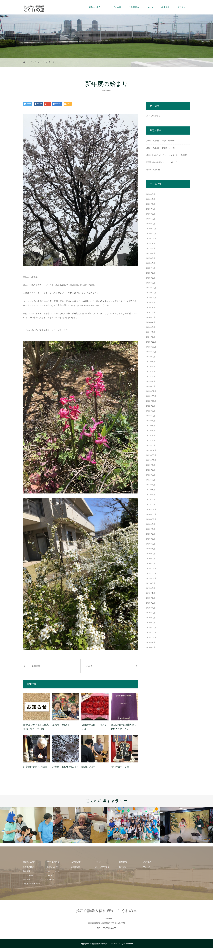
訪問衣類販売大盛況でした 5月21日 (161, 162)
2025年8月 (150, 248)
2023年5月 (150, 367)
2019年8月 (150, 588)
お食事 (49, 875)
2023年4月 (150, 372)
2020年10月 (151, 519)
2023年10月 (151, 352)
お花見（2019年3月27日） (65, 766)
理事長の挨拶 (28, 867)
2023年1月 (150, 386)
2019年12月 (151, 568)
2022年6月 (150, 421)
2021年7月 (150, 475)
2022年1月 (150, 445)
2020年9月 (150, 524)
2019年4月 (150, 608)
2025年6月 (150, 258)
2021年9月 (150, 465)
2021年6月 (150, 480)
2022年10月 (151, 401)
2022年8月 (150, 411)
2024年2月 (150, 332)
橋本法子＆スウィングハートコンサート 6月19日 (167, 155)
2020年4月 (150, 549)
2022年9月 (150, 406)
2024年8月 (150, 307)
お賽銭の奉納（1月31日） (36, 766)
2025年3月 (150, 273)
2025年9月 (150, 243)
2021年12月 (151, 450)
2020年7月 (150, 534)
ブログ (150, 7)
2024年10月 (151, 298)
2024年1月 (150, 337)
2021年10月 (151, 460)
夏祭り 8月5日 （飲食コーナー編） (161, 148)
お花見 (89, 666)
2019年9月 (150, 583)
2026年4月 (150, 209)
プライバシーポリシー (32, 884)
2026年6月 (150, 199)
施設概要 (26, 871)
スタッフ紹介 (28, 875)
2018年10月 (151, 637)
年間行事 (50, 879)
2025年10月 (151, 239)
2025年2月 (150, 278)
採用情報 (165, 7)
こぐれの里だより (153, 116)
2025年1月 (150, 283)
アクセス (182, 7)
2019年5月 (150, 603)
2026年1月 (150, 224)
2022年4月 (150, 431)
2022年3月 (150, 436)
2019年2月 (150, 618)
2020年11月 (151, 514)
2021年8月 (150, 470)
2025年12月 (151, 229)
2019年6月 (150, 598)
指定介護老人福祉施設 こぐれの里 (106, 910)
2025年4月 (150, 268)
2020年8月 (150, 529)
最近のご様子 (88, 766)
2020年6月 (150, 539)
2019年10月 (151, 578)
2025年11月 (151, 234)
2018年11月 (151, 633)
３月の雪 (36, 666)
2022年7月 (150, 416)
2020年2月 (150, 559)
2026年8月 (150, 194)
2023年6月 (150, 362)
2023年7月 (150, 357)
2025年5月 (150, 263)
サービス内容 (115, 7)
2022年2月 (150, 440)
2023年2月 (150, 381)
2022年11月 (151, 396)
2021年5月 (150, 485)
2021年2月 (150, 500)
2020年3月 (150, 554)
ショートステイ (53, 871)
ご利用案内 (134, 7)
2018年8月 (150, 647)
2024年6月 (150, 312)
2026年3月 (150, 214)
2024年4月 (150, 322)
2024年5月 (150, 317)
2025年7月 (150, 253)
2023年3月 (150, 376)
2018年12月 (151, 628)
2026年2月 (150, 219)
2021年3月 (150, 495)
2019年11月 (151, 573)
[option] (26, 825)
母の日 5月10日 (153, 170)
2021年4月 (150, 490)
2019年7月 (150, 593)
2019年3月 (150, 613)
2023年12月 (151, 342)
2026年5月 (150, 204)
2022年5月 (150, 426)
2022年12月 (151, 391)
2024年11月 (151, 293)
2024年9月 (150, 303)
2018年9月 (150, 642)
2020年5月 (150, 544)
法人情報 (26, 879)
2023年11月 (151, 347)
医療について (52, 867)
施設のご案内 (94, 7)
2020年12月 (151, 509)
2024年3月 (150, 327)
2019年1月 (150, 623)
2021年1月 (150, 504)
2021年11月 (151, 455)
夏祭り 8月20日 (61, 724)
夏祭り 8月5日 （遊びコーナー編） (161, 141)
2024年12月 (151, 288)
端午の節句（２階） (121, 766)
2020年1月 (150, 564)
